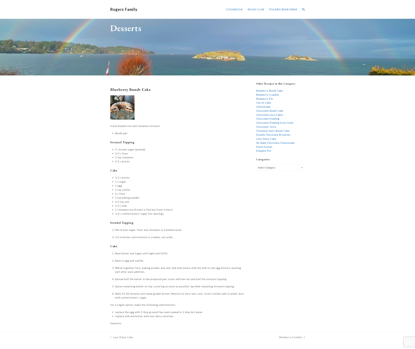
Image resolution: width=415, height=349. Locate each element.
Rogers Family (123, 9)
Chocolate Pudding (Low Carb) (274, 122)
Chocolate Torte (266, 126)
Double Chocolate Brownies (273, 134)
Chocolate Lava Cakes (269, 114)
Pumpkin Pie (263, 150)
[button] (303, 9)
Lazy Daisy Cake (266, 138)
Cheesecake (263, 106)
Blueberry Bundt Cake (269, 90)
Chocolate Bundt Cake (269, 110)
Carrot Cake (263, 102)
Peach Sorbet (264, 146)
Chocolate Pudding (267, 118)
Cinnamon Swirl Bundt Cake (273, 130)
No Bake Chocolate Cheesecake (275, 142)
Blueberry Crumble (267, 94)
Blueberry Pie (264, 98)
